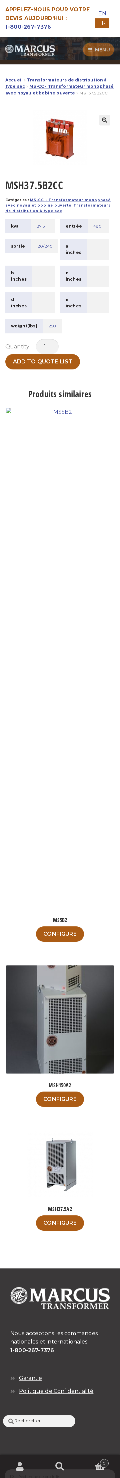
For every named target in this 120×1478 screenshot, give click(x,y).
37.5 (41, 226)
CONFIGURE (59, 934)
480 (97, 226)
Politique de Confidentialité (56, 1391)
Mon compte (20, 1466)
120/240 (44, 246)
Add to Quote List (43, 361)
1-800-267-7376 (28, 27)
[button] (104, 120)
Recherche (60, 1466)
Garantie (30, 1378)
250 (52, 325)
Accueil (14, 79)
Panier (93, 1461)
